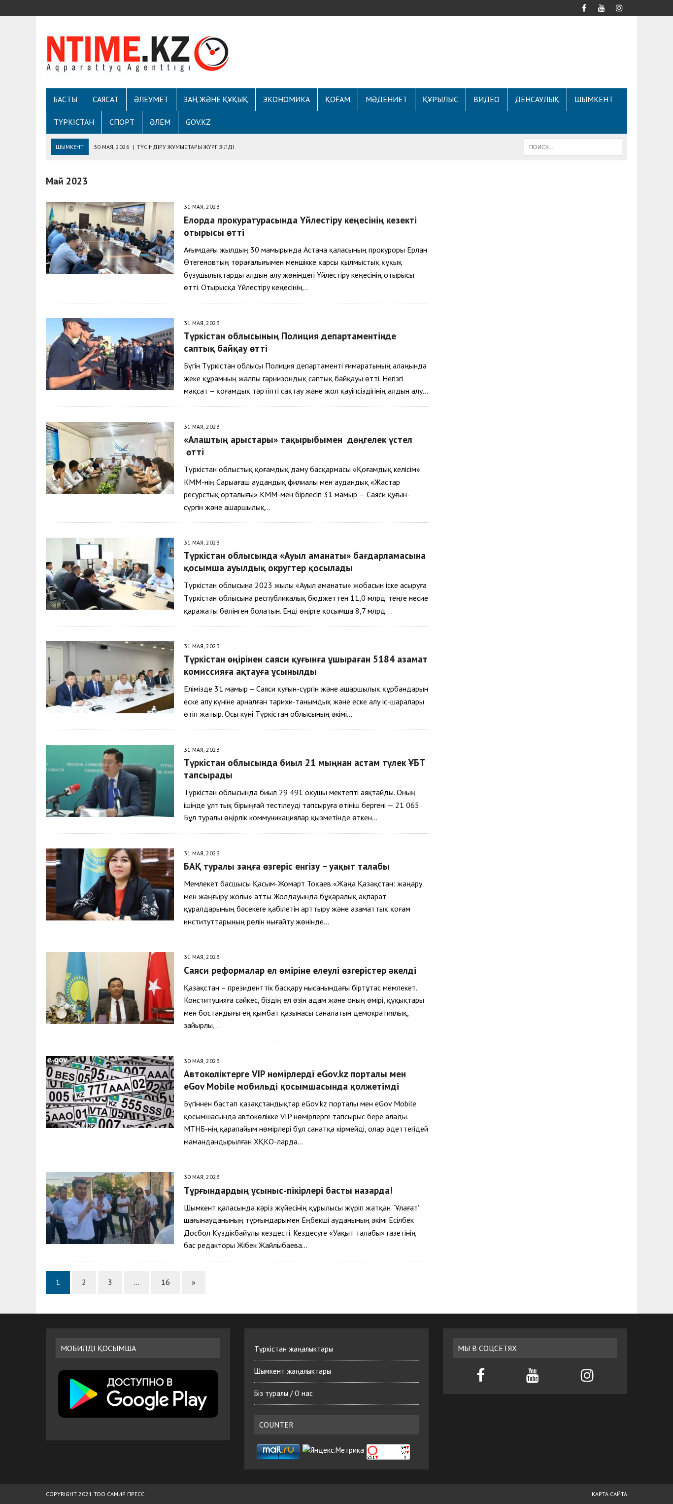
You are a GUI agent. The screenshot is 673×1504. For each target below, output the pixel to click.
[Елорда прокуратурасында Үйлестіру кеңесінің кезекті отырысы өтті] (110, 267)
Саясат (106, 99)
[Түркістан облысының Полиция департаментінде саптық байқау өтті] (110, 383)
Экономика (286, 99)
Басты (65, 99)
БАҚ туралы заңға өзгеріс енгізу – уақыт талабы (287, 866)
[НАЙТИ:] (573, 146)
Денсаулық (537, 99)
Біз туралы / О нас (283, 1393)
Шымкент (593, 99)
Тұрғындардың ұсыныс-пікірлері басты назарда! (288, 1190)
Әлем (160, 122)
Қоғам (337, 99)
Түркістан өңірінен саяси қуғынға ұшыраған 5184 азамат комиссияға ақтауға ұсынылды (306, 665)
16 (165, 1282)
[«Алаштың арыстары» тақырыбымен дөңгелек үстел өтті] (110, 487)
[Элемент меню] (584, 7)
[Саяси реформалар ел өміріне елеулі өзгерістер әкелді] (110, 1018)
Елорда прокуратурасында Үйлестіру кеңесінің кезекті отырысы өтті (300, 226)
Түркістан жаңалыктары (293, 1349)
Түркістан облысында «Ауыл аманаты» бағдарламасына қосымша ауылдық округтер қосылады (305, 561)
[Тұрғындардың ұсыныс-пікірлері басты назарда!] (110, 1238)
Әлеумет (151, 99)
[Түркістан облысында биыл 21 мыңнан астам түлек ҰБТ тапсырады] (110, 810)
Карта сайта (609, 1494)
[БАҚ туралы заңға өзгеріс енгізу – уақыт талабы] (110, 913)
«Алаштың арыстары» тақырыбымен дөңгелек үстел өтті (298, 445)
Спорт (122, 122)
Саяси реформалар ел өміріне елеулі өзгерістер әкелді (300, 970)
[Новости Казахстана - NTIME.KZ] (138, 52)
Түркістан (74, 122)
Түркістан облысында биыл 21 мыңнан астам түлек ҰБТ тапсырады (304, 768)
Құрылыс (440, 99)
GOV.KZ (198, 122)
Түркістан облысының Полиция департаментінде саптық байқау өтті (290, 342)
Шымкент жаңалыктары (292, 1371)
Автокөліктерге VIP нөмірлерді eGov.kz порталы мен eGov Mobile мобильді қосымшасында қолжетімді (295, 1079)
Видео (486, 99)
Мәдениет (386, 99)
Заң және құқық (216, 99)
